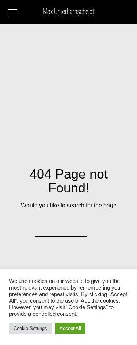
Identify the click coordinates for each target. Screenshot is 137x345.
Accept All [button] (70, 328)
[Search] (77, 226)
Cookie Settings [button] (30, 328)
